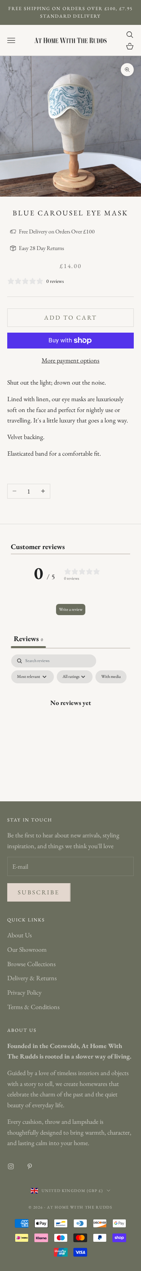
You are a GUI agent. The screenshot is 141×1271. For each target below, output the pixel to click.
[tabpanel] (70, 718)
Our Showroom (27, 949)
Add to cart (70, 317)
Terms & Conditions (33, 1007)
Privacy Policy (24, 992)
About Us (19, 935)
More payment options (70, 360)
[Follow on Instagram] (10, 1166)
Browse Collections (31, 964)
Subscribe (39, 892)
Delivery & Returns (32, 978)
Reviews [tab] (28, 638)
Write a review (70, 609)
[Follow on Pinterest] (29, 1166)
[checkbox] (111, 676)
